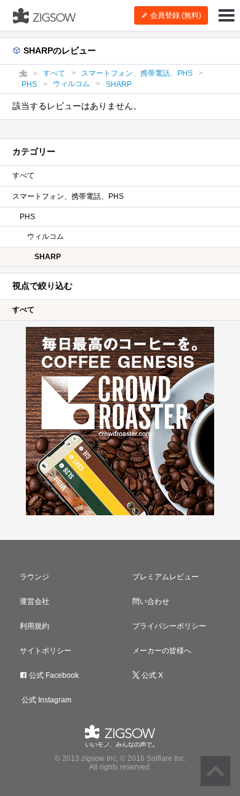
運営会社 (34, 601)
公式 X (151, 675)
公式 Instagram (45, 700)
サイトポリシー (45, 650)
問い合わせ (150, 601)
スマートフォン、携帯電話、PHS (68, 196)
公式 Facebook (53, 675)
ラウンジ (34, 577)
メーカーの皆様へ (161, 650)
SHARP (47, 256)
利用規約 (34, 626)
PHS (27, 216)
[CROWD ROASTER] (120, 421)
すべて (23, 175)
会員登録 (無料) (174, 15)
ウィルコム (45, 236)
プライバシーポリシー (169, 626)
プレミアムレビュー (165, 577)
